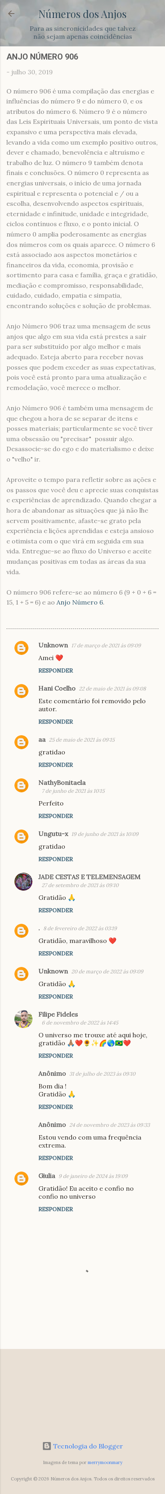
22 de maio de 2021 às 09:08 (112, 688)
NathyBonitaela (62, 782)
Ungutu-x (53, 834)
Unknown (53, 645)
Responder (55, 670)
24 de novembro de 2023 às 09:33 (109, 1125)
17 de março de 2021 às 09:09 (106, 645)
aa (42, 739)
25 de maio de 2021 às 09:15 (82, 739)
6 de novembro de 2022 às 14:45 (80, 1022)
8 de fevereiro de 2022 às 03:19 (80, 928)
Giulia (46, 1176)
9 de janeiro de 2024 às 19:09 (93, 1176)
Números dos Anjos (82, 13)
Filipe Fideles (58, 1014)
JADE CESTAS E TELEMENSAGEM (89, 877)
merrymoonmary (105, 1462)
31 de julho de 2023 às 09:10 (102, 1073)
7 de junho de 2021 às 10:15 (73, 791)
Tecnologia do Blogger (87, 1446)
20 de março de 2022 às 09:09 (107, 971)
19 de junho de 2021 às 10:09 (105, 834)
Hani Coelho (57, 688)
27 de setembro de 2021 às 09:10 (80, 885)
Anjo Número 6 (79, 602)
